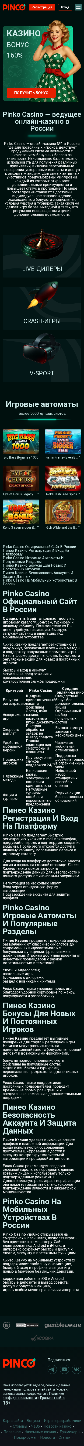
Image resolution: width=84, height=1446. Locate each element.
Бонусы (33, 1421)
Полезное (12, 1432)
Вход (65, 7)
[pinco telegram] (52, 1369)
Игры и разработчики (62, 1421)
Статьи (64, 1437)
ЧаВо (35, 1426)
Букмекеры (70, 1432)
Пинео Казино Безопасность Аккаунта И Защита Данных (38, 575)
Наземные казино (40, 1432)
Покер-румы (25, 1437)
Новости (47, 1437)
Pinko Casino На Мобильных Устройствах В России (40, 582)
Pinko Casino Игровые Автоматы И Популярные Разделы (33, 560)
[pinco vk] (76, 1369)
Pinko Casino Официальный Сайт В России (39, 547)
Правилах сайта (52, 1398)
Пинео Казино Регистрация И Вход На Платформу (36, 552)
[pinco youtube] (64, 1369)
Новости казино (57, 1426)
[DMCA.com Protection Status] (27, 1325)
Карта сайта (13, 1421)
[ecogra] (42, 1336)
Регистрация (42, 7)
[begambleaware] (63, 1324)
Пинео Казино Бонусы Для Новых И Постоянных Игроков (34, 567)
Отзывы (20, 1426)
